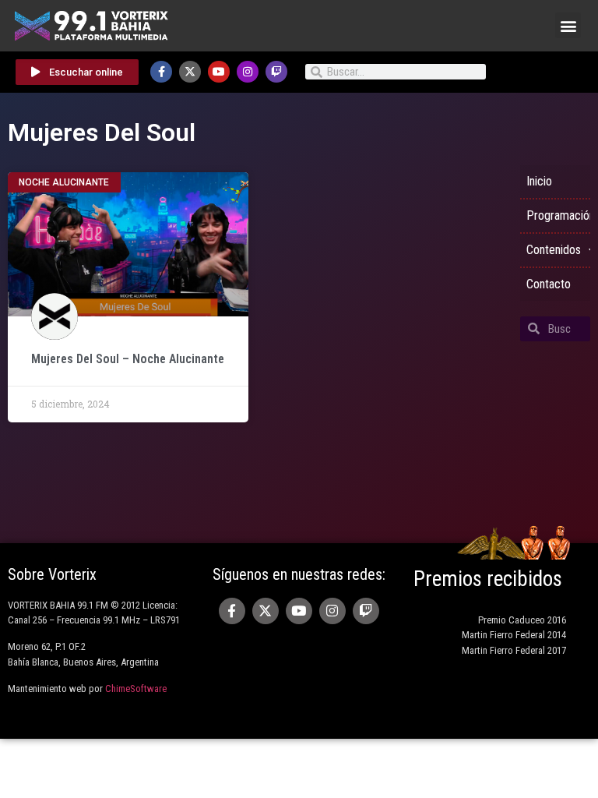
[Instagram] (248, 72)
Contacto (548, 284)
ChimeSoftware (136, 688)
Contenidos (553, 249)
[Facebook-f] (161, 72)
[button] (568, 25)
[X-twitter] (190, 72)
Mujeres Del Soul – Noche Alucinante (127, 358)
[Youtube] (219, 72)
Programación (558, 215)
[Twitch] (276, 72)
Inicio (539, 181)
